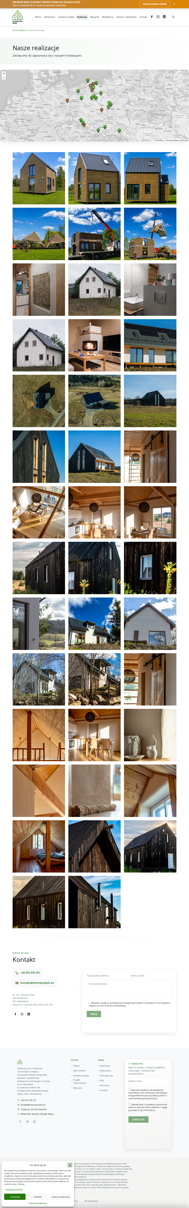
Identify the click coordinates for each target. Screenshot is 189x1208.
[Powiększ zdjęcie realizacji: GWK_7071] (94, 846)
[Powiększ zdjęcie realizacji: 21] (94, 289)
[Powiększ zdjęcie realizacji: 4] (94, 345)
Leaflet (160, 140)
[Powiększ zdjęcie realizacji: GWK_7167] (150, 456)
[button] (70, 1165)
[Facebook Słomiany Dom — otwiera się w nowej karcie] (15, 1014)
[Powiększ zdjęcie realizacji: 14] (39, 289)
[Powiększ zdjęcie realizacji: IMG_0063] (94, 624)
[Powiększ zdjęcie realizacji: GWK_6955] (94, 568)
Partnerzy (104, 1085)
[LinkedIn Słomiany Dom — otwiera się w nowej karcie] (28, 1014)
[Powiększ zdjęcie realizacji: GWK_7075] (150, 512)
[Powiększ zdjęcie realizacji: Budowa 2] (94, 234)
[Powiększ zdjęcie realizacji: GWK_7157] (39, 735)
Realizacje (82, 17)
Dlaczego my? (106, 1075)
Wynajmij (94, 17)
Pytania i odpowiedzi (126, 17)
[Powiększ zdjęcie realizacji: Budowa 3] (39, 234)
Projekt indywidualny (79, 1081)
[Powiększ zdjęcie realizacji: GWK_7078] (94, 735)
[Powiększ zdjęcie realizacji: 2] (39, 401)
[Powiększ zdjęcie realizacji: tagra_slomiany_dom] (94, 456)
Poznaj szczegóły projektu (155, 4)
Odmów (38, 1196)
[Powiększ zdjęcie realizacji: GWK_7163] (150, 679)
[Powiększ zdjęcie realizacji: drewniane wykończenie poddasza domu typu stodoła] (39, 846)
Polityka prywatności (38, 1203)
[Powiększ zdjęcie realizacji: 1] (150, 345)
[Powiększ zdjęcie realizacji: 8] (39, 456)
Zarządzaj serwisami (14, 1189)
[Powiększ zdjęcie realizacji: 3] (39, 345)
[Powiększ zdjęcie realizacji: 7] (39, 178)
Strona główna (20, 30)
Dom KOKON (79, 1070)
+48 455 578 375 (30, 972)
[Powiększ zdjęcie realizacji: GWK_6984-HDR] (39, 568)
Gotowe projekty (66, 17)
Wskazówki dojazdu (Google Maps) (37, 1114)
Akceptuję (15, 1196)
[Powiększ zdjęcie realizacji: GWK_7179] (39, 791)
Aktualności (49, 17)
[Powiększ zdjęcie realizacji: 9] (94, 178)
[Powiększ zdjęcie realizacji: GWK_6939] (94, 902)
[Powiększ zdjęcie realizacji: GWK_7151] (150, 791)
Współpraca (108, 17)
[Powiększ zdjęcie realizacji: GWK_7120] (39, 512)
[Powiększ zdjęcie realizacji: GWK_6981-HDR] (150, 846)
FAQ (102, 1080)
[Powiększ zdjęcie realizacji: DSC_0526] (39, 624)
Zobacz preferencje (61, 1196)
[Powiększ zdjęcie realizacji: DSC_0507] (94, 679)
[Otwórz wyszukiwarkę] (173, 17)
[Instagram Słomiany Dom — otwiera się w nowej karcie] (22, 1014)
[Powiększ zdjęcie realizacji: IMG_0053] (39, 679)
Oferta (38, 17)
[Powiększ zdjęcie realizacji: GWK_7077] (94, 512)
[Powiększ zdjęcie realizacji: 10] (150, 178)
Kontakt (143, 17)
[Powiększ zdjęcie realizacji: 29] (150, 289)
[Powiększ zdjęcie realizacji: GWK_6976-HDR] (39, 902)
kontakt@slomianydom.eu (37, 982)
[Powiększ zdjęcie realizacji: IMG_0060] (150, 624)
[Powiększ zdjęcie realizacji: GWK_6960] (150, 568)
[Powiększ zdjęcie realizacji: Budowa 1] (150, 234)
